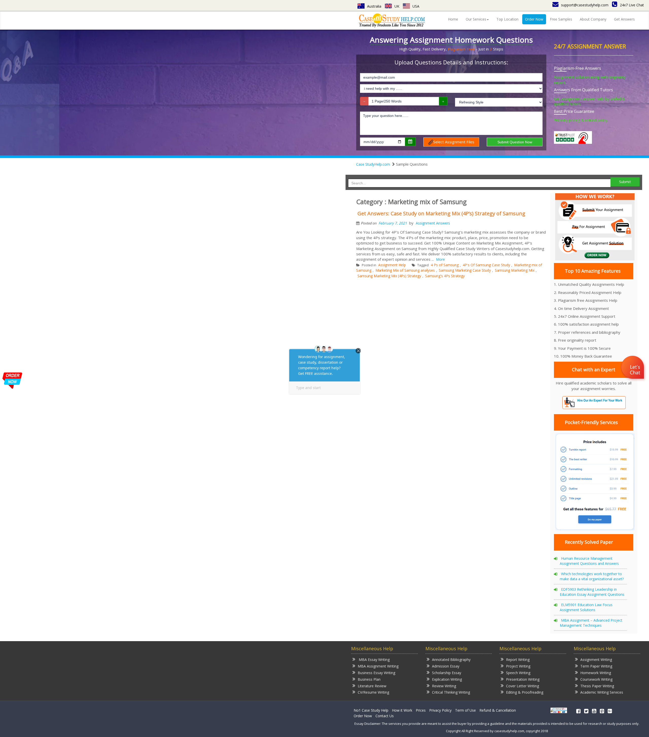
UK (396, 6)
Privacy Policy (440, 710)
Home (453, 19)
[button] (633, 368)
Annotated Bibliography (451, 659)
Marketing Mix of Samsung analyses (405, 270)
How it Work (402, 710)
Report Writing (518, 659)
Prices (421, 710)
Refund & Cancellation (497, 710)
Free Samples (561, 19)
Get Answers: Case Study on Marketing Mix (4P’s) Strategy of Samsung (441, 213)
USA (415, 6)
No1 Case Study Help (371, 710)
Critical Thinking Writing (451, 692)
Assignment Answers (433, 223)
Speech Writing (518, 672)
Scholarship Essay (446, 672)
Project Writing (518, 666)
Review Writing (444, 685)
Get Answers (624, 19)
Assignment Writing (596, 659)
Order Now (534, 19)
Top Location (507, 19)
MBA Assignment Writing (378, 666)
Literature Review (372, 685)
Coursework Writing (596, 679)
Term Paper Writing (596, 666)
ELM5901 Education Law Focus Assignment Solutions (586, 607)
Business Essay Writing (376, 672)
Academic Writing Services (601, 692)
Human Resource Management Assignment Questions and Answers (589, 561)
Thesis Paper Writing (597, 685)
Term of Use (465, 710)
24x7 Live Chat (632, 5)
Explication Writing (447, 679)
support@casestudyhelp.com (584, 5)
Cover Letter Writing (522, 685)
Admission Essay (445, 666)
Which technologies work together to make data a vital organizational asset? (592, 576)
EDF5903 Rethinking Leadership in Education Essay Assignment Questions (592, 592)
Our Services (476, 19)
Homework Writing (595, 672)
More (440, 259)
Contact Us (384, 715)
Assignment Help (392, 264)
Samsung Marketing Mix (514, 270)
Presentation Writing (522, 679)
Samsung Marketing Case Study (465, 270)
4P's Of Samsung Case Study (486, 264)
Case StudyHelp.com (373, 164)
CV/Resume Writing (373, 692)
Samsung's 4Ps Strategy (445, 275)
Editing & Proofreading (524, 692)
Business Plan (369, 679)
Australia (374, 6)
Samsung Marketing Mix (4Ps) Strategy (389, 275)
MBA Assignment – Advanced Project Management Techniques (591, 623)
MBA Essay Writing (374, 659)
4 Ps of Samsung (445, 264)
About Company (593, 19)
